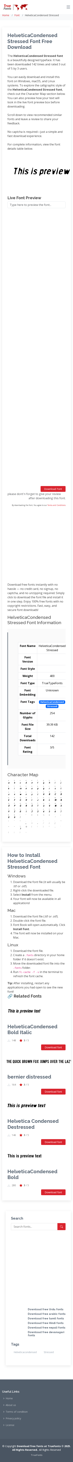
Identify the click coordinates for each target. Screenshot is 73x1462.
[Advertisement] (36, 348)
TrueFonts (36, 1455)
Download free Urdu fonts (45, 1309)
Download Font (53, 489)
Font (17, 15)
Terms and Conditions (56, 505)
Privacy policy (13, 1418)
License (10, 1425)
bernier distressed (29, 1077)
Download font (53, 1047)
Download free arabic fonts (47, 1314)
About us (11, 1405)
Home (5, 15)
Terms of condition (17, 1412)
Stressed (49, 1352)
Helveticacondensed (25, 1352)
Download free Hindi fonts (46, 1323)
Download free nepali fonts (46, 1327)
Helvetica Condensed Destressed (33, 1124)
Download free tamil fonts (46, 1318)
